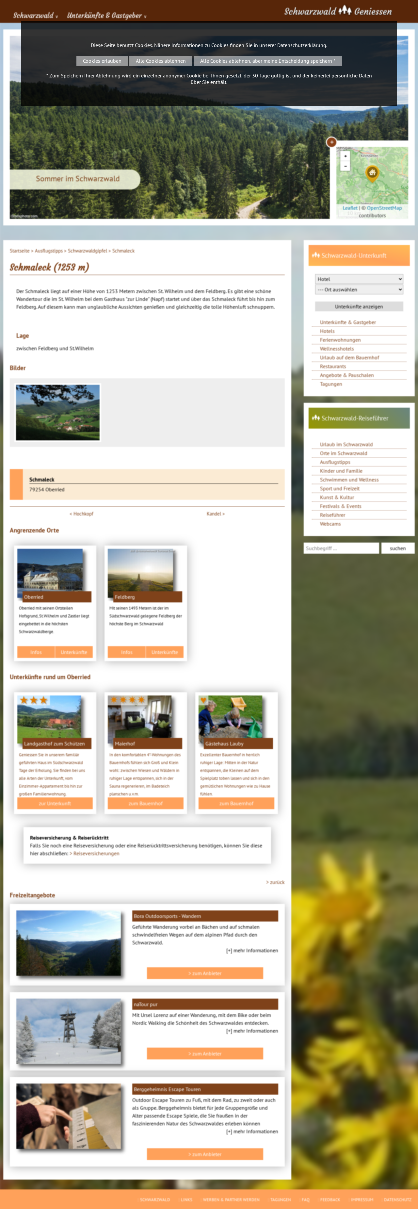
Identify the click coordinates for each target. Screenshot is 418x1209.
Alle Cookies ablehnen (161, 60)
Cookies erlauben (102, 60)
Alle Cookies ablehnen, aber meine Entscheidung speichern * (267, 60)
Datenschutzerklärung (301, 45)
